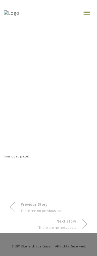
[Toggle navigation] (86, 13)
